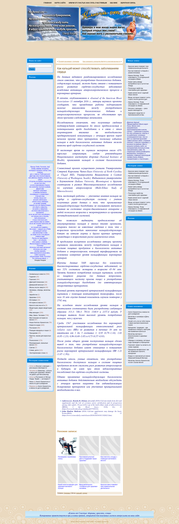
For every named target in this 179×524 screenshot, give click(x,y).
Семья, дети (34, 350)
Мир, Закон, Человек (37, 315)
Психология (33, 340)
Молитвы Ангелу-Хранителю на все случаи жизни (139, 361)
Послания (33, 328)
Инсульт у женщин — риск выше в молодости (40, 367)
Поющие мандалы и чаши (39, 330)
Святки (32, 348)
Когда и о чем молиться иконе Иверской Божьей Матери (139, 357)
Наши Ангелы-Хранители (38, 322)
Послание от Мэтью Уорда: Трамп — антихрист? (39, 378)
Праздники (33, 333)
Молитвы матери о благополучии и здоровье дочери (137, 336)
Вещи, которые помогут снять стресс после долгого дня (139, 98)
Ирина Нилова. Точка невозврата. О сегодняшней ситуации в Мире (138, 77)
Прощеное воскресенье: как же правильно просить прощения (138, 351)
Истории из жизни (36, 303)
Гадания (32, 277)
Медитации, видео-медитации (40, 308)
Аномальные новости (37, 274)
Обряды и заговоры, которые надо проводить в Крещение (139, 341)
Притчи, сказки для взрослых (40, 336)
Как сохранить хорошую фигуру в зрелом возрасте (101, 61)
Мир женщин (34, 312)
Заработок (33, 295)
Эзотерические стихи (37, 353)
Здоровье (32, 297)
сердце (84, 493)
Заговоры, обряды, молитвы (39, 290)
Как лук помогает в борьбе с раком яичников (138, 72)
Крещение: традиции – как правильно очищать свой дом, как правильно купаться (139, 329)
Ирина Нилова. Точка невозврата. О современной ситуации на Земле (138, 104)
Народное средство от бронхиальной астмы (136, 114)
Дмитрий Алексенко (36, 282)
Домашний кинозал (36, 285)
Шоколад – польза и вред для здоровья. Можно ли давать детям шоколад (40, 372)
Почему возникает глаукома (68, 61)
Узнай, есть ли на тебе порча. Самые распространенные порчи (139, 323)
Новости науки (34, 325)
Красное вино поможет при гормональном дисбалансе (138, 67)
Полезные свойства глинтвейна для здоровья (137, 89)
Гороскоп (32, 279)
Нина (31, 382)
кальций (79, 493)
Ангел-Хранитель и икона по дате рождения (39, 382)
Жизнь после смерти (37, 287)
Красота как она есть (37, 305)
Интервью (33, 300)
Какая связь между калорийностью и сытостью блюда (138, 84)
